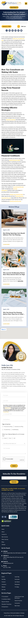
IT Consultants (5, 596)
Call (14, 438)
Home (4, 16)
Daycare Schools (5, 601)
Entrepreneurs (5, 606)
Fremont (3, 582)
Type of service (6, 424)
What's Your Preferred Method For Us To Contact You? (13, 435)
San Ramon (17, 582)
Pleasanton (17, 584)
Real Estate (17, 605)
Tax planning (7, 429)
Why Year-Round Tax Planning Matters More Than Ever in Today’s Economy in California (13, 314)
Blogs (7, 16)
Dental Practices (18, 600)
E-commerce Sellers (6, 599)
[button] (26, 3)
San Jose (3, 589)
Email (5, 438)
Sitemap (3, 544)
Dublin (3, 576)
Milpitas (3, 587)
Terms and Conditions (15, 613)
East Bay (4, 579)
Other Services (5, 539)
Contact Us (4, 534)
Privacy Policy (6, 613)
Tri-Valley (17, 587)
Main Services (5, 537)
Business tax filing (19, 426)
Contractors (17, 603)
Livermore (4, 584)
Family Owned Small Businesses (19, 597)
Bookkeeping (15, 429)
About (3, 531)
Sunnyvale (17, 579)
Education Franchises (6, 604)
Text (10, 438)
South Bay (17, 576)
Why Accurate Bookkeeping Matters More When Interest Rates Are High (14, 273)
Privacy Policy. (6, 412)
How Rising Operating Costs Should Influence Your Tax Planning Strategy (14, 234)
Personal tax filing (8, 426)
